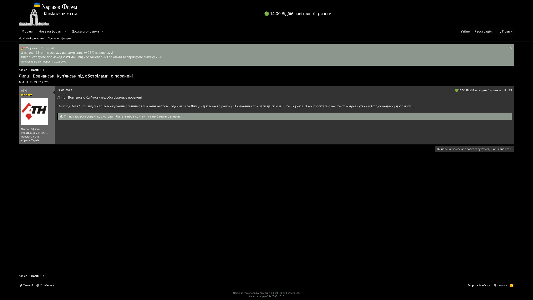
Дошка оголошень (85, 31)
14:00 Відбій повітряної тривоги (300, 13)
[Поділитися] (505, 90)
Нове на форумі (50, 31)
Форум (27, 31)
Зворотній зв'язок (479, 285)
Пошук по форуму (60, 38)
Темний (27, 285)
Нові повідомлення (31, 38)
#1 (510, 89)
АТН (25, 82)
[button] (65, 31)
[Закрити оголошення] (510, 48)
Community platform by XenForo (266, 292)
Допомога (500, 285)
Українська (46, 285)
